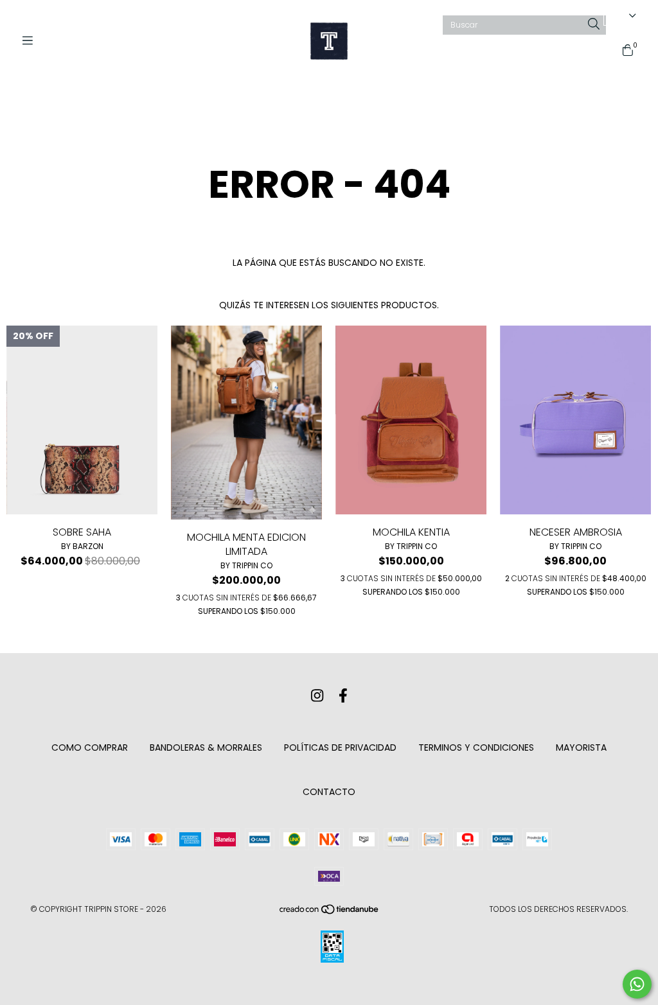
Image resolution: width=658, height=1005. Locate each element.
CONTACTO (329, 791)
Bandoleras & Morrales (206, 747)
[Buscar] (593, 24)
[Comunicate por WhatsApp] (637, 984)
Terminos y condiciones (476, 747)
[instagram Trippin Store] (317, 696)
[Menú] (32, 41)
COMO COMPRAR (89, 747)
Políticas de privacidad (340, 747)
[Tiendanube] (329, 911)
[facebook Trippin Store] (343, 696)
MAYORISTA (581, 747)
